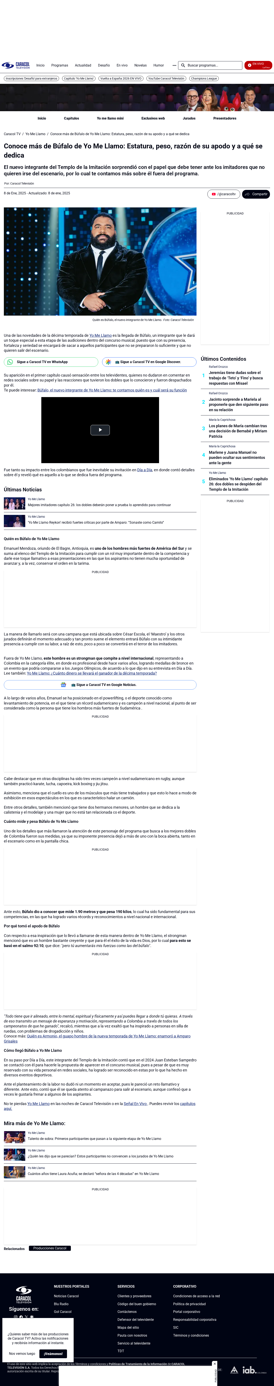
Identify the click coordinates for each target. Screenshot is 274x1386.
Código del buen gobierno (137, 1304)
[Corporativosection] (218, 1286)
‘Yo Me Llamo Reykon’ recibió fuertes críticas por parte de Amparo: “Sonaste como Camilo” (96, 522)
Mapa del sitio (128, 1327)
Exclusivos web (153, 118)
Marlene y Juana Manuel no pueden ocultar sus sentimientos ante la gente (237, 457)
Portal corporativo (186, 1312)
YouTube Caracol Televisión (166, 78)
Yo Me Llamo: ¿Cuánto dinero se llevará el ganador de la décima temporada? (92, 673)
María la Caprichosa (222, 419)
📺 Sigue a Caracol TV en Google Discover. (148, 362)
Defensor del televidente (136, 1320)
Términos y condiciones (191, 1335)
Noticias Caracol (66, 1296)
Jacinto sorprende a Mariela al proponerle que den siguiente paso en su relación (238, 404)
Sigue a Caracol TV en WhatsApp (42, 362)
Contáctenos (127, 1312)
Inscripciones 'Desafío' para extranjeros (31, 78)
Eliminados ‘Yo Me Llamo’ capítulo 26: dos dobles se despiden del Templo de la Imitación (238, 484)
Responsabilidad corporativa (194, 1320)
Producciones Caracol (49, 1248)
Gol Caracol (62, 1312)
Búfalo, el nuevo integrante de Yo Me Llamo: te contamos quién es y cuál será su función (112, 390)
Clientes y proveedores (134, 1296)
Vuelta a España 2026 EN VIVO (120, 78)
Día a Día (144, 470)
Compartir (259, 194)
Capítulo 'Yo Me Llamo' (79, 78)
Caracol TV (12, 134)
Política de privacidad (189, 1304)
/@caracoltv (226, 194)
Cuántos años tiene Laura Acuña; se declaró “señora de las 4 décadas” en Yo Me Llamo (93, 1174)
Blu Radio (61, 1304)
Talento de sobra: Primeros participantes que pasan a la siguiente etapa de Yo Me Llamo (94, 1139)
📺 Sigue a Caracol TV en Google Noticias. (104, 685)
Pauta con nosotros (132, 1335)
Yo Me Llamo (35, 134)
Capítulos (71, 118)
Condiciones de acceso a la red (196, 1296)
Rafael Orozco (218, 366)
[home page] (16, 65)
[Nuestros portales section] (90, 1286)
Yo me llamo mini (110, 118)
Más (174, 65)
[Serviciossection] (154, 1286)
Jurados (189, 118)
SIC (175, 1327)
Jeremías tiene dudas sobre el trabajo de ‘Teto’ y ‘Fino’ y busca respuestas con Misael (236, 378)
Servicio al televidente (134, 1343)
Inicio (42, 118)
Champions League (204, 78)
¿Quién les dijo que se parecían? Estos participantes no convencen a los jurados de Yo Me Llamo (100, 1156)
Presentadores (224, 118)
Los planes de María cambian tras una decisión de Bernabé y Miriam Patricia (238, 431)
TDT (121, 1351)
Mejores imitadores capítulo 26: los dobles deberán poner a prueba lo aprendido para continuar (99, 505)
